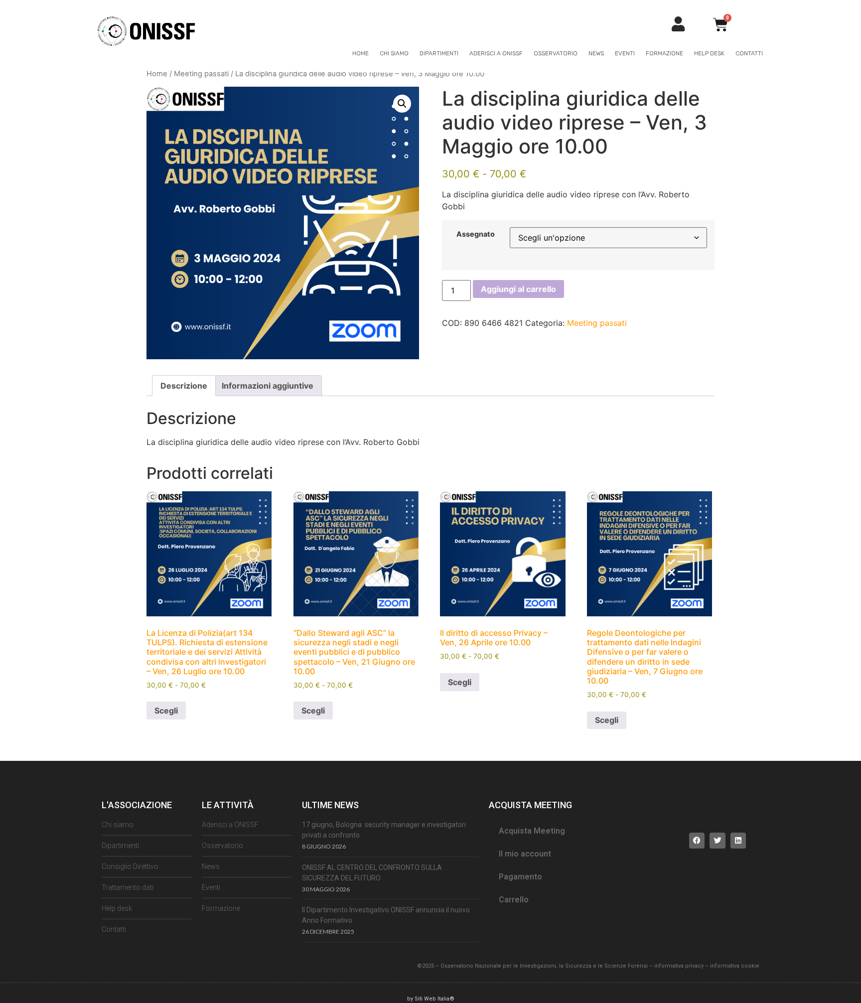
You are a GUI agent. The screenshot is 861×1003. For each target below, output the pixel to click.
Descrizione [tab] (183, 386)
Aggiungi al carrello (518, 289)
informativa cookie (734, 966)
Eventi (625, 53)
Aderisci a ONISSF (496, 53)
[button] (402, 104)
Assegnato (475, 234)
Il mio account (525, 854)
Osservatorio (555, 53)
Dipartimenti (439, 53)
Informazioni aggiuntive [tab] (267, 386)
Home (360, 53)
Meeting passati (201, 73)
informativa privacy (679, 966)
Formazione (664, 53)
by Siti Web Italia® (430, 999)
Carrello (514, 899)
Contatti (749, 53)
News (596, 53)
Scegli (166, 711)
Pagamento (520, 876)
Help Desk (709, 53)
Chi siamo (394, 53)
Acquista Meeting (532, 831)
